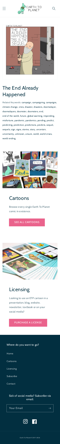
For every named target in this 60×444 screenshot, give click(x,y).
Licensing (12, 368)
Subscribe (12, 376)
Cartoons (12, 361)
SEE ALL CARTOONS (27, 222)
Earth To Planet (25, 437)
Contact (11, 383)
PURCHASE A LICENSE (28, 322)
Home (10, 353)
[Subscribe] (49, 408)
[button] (4, 8)
